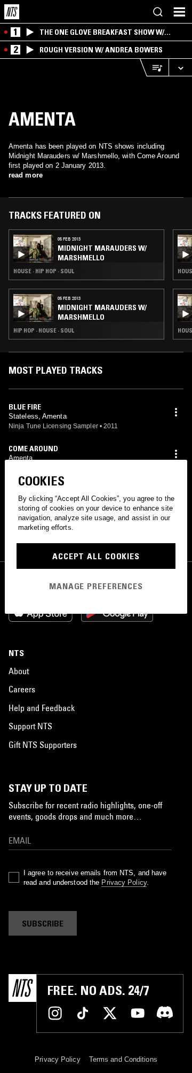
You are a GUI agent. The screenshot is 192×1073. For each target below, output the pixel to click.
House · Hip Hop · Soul (43, 271)
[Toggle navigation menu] (179, 11)
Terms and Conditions (123, 1059)
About (19, 671)
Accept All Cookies (96, 556)
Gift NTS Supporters (43, 744)
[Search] (157, 11)
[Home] (11, 11)
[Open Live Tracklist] (154, 67)
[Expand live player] (180, 67)
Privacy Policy (123, 882)
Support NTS (30, 726)
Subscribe (42, 923)
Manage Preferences (96, 586)
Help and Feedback (42, 708)
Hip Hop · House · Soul (43, 330)
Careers (22, 689)
